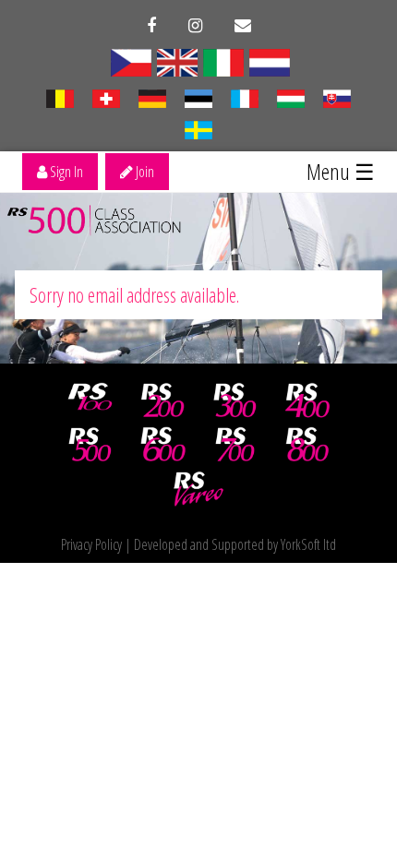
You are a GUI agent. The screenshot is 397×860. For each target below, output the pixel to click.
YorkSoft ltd (308, 544)
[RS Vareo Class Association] (198, 489)
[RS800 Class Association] (307, 445)
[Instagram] (195, 25)
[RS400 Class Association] (307, 400)
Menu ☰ (341, 171)
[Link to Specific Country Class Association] (131, 61)
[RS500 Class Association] (90, 445)
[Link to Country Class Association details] (223, 61)
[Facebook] (151, 25)
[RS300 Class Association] (235, 400)
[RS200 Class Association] (162, 400)
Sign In (65, 171)
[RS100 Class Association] (90, 400)
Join (143, 171)
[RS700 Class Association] (235, 445)
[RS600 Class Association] (162, 445)
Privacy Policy (91, 544)
